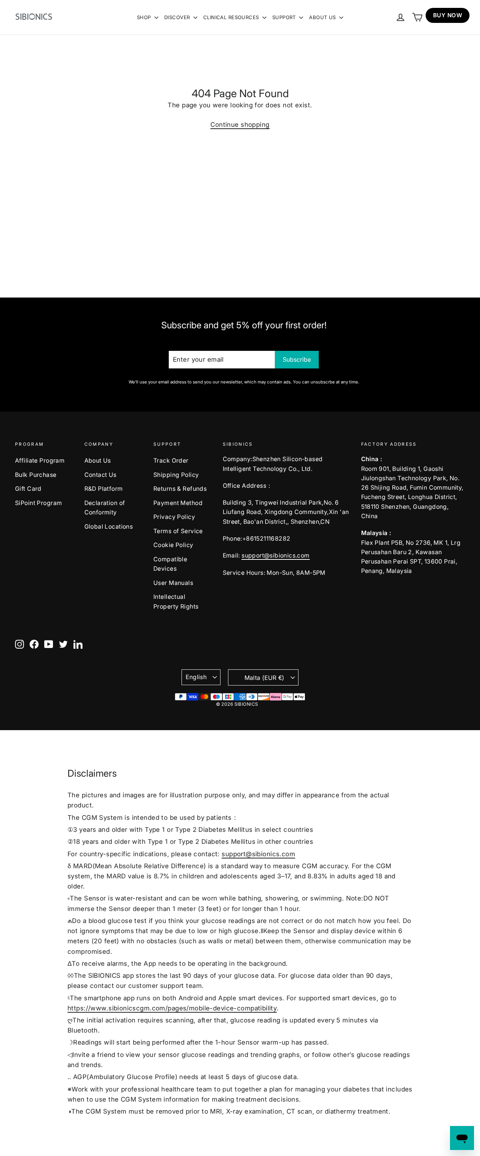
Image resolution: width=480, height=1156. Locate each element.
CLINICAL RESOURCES (232, 17)
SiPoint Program (38, 503)
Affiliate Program (39, 460)
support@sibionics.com (275, 555)
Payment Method (177, 503)
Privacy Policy (174, 516)
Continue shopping (239, 124)
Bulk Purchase (36, 474)
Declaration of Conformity (104, 507)
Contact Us (100, 474)
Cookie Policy (173, 545)
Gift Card (28, 488)
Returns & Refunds (180, 488)
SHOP (145, 17)
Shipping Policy (176, 474)
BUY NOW (447, 15)
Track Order (171, 460)
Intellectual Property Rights (175, 601)
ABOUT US (323, 17)
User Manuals (173, 582)
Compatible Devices (170, 564)
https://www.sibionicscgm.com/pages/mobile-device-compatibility (172, 1008)
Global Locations (108, 526)
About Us (97, 460)
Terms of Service (178, 531)
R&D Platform (103, 488)
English (196, 677)
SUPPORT (284, 17)
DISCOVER (178, 17)
